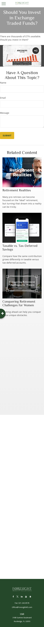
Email (3, 97)
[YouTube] (26, 596)
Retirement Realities (16, 190)
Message (4, 112)
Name (3, 82)
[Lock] (30, 596)
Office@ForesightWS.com (22, 607)
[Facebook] (13, 596)
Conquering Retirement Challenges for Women (18, 303)
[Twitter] (17, 596)
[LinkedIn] (21, 596)
